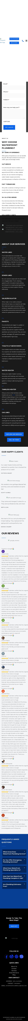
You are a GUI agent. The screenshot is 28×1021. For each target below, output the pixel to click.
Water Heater (8, 370)
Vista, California (17, 981)
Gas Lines (6, 412)
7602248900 (17, 983)
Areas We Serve (14, 972)
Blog (14, 975)
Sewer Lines (7, 275)
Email (5, 84)
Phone (5, 92)
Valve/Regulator (9, 298)
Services (14, 970)
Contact (14, 968)
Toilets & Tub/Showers (11, 346)
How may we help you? (11, 107)
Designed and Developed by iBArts (14, 1019)
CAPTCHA (6, 121)
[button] (26, 40)
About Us (14, 966)
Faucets (5, 321)
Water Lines (7, 252)
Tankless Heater (9, 389)
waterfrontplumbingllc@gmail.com (16, 985)
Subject (6, 99)
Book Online (14, 42)
